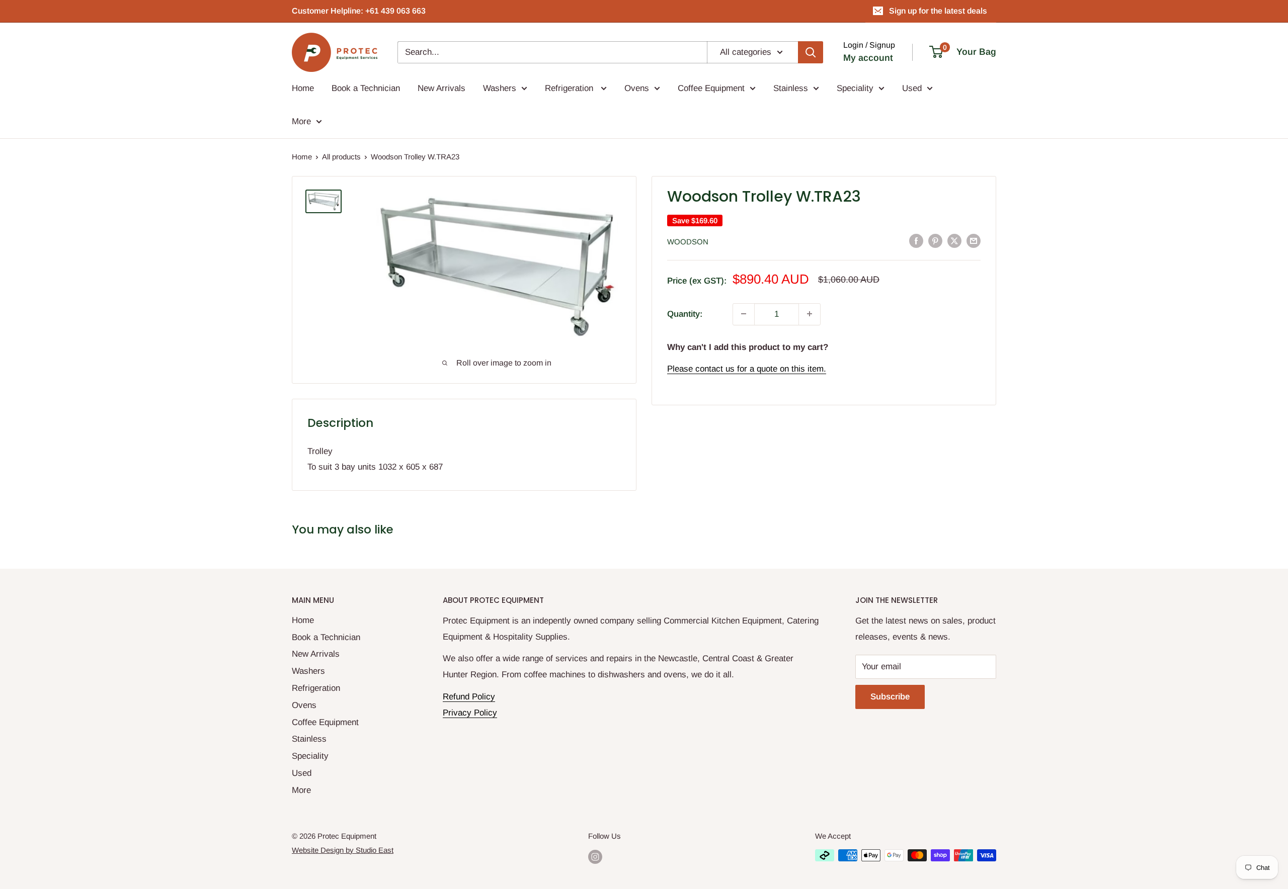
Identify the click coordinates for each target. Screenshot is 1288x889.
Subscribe (890, 696)
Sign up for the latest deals (938, 11)
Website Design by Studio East (342, 850)
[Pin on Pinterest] (935, 241)
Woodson (687, 241)
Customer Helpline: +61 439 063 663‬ (359, 11)
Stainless (790, 88)
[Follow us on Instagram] (595, 856)
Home (303, 88)
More (301, 121)
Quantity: (684, 313)
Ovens (636, 88)
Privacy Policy (470, 713)
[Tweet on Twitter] (954, 241)
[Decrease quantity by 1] (743, 313)
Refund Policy (469, 696)
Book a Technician (366, 88)
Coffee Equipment (711, 88)
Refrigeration (570, 88)
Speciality (855, 88)
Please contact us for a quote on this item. (746, 369)
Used (912, 88)
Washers (499, 88)
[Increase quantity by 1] (809, 313)
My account (868, 58)
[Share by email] (974, 241)
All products (341, 156)
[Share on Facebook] (916, 241)
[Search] (810, 52)
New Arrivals (441, 88)
